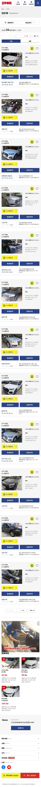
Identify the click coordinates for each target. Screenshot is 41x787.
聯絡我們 (10, 77)
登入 (31, 775)
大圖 (30, 41)
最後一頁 (36, 36)
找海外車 (31, 4)
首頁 (3, 9)
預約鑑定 (12, 775)
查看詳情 (29, 77)
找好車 (18, 4)
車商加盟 (8, 758)
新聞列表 (21, 728)
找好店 (24, 4)
